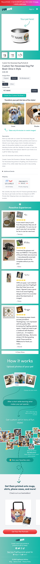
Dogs (16, 554)
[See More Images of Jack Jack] (18, 512)
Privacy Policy (27, 561)
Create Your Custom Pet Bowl (13, 95)
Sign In (31, 9)
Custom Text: (6, 87)
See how (10, 552)
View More (20, 352)
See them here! (31, 452)
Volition (26, 559)
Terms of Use (17, 561)
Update (34, 90)
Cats (24, 554)
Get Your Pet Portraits (20, 531)
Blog (10, 561)
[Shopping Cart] (37, 9)
